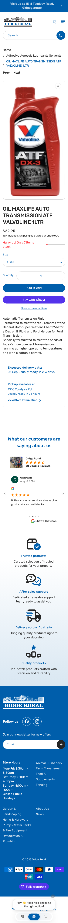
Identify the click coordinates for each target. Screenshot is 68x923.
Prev (6, 72)
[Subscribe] (61, 744)
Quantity (8, 275)
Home (7, 50)
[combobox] (34, 35)
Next (16, 72)
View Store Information (22, 400)
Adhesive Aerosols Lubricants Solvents (33, 55)
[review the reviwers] (12, 489)
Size (5, 254)
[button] (62, 21)
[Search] (60, 35)
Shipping (24, 235)
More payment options (34, 308)
